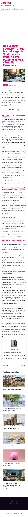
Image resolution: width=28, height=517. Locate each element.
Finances (3, 8)
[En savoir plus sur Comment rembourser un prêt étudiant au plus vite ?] (14, 400)
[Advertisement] (14, 26)
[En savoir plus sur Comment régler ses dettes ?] (14, 420)
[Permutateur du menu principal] (25, 3)
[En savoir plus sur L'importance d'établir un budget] (14, 438)
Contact (14, 505)
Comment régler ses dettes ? (11, 428)
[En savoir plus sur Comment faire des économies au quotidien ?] (14, 455)
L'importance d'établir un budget (12, 446)
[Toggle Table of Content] (16, 110)
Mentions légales (14, 503)
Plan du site (14, 501)
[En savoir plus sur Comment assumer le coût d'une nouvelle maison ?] (14, 381)
